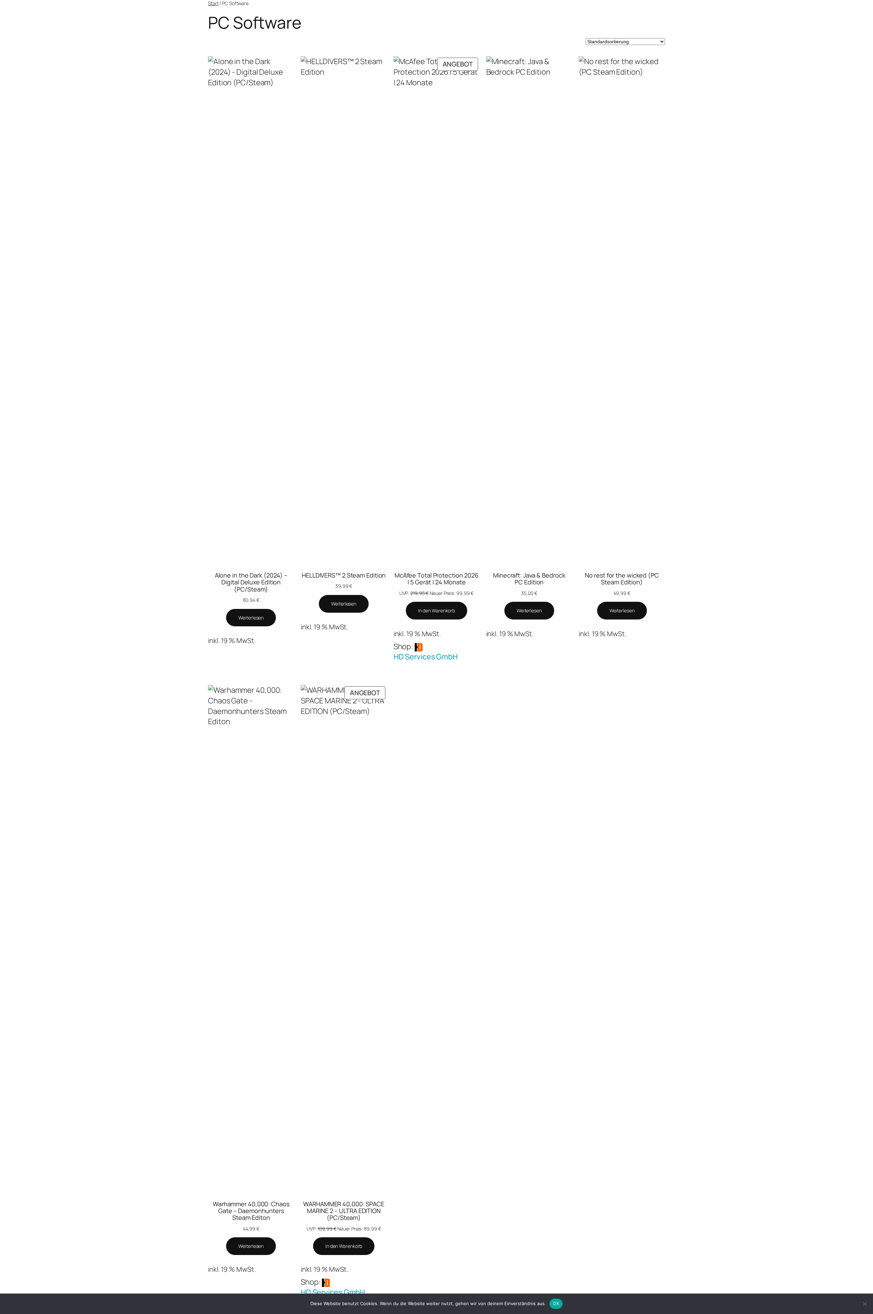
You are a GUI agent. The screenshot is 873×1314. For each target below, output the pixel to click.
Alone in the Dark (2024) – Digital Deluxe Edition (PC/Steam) (251, 582)
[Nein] (864, 1303)
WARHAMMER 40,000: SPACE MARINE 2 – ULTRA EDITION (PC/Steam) (343, 1210)
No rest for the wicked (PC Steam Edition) (622, 579)
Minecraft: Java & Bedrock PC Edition (529, 579)
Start (213, 3)
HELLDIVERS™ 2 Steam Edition (344, 575)
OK (556, 1303)
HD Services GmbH (426, 657)
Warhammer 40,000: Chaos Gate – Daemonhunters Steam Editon (251, 1210)
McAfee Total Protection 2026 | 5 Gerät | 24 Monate (436, 579)
